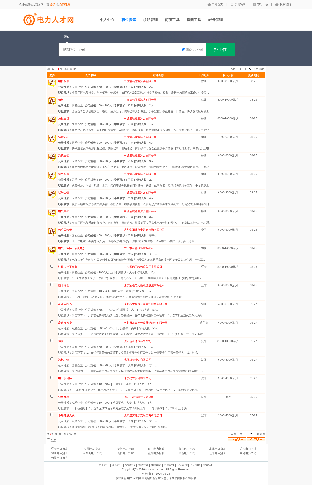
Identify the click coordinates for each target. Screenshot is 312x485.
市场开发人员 (66, 415)
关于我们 (103, 465)
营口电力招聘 (125, 453)
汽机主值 (63, 359)
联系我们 (285, 4)
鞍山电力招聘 (156, 448)
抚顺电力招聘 (187, 448)
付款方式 (142, 465)
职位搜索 (129, 20)
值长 (61, 341)
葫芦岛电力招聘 (92, 453)
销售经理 (63, 397)
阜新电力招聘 (187, 453)
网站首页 (218, 4)
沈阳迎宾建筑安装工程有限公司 (143, 415)
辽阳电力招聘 (217, 453)
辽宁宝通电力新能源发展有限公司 (144, 285)
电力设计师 (65, 378)
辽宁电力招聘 (59, 448)
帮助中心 (263, 4)
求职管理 (150, 20)
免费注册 (64, 4)
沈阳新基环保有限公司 (137, 341)
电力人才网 (134, 478)
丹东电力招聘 (248, 448)
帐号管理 (215, 20)
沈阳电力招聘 (92, 448)
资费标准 (129, 465)
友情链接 (208, 465)
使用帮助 (169, 465)
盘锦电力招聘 (156, 453)
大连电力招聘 (125, 448)
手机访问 (240, 4)
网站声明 (156, 465)
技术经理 (63, 285)
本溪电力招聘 (217, 448)
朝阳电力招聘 (59, 457)
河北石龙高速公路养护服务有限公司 (146, 304)
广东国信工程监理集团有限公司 (143, 266)
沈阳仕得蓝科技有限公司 (139, 397)
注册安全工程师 (67, 266)
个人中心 (107, 20)
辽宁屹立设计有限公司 (137, 378)
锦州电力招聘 (59, 453)
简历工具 (172, 20)
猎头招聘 (195, 465)
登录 (52, 4)
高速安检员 (65, 304)
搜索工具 (194, 20)
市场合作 (182, 465)
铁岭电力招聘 (248, 453)
